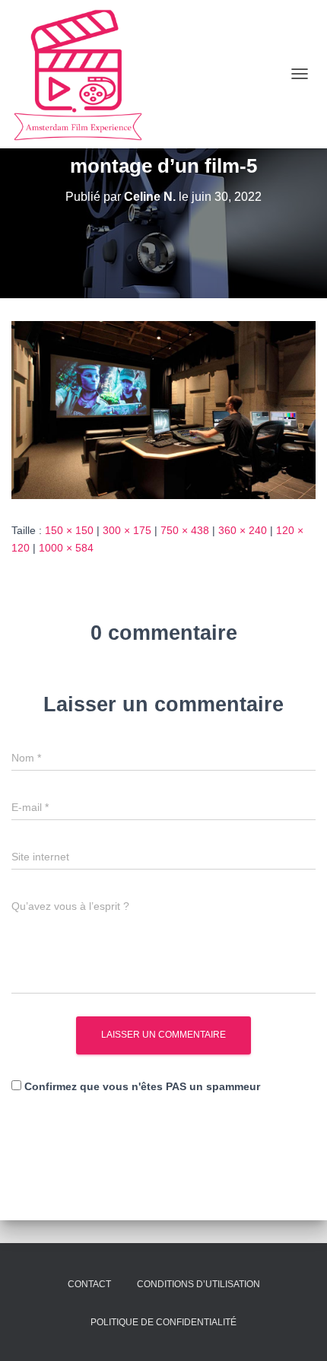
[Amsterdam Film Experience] (84, 74)
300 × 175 (127, 530)
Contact (89, 1284)
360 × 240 (242, 530)
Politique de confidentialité (163, 1322)
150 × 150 (69, 530)
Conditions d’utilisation (198, 1284)
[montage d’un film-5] (163, 409)
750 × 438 (184, 530)
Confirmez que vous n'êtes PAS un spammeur (140, 1086)
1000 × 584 (66, 548)
